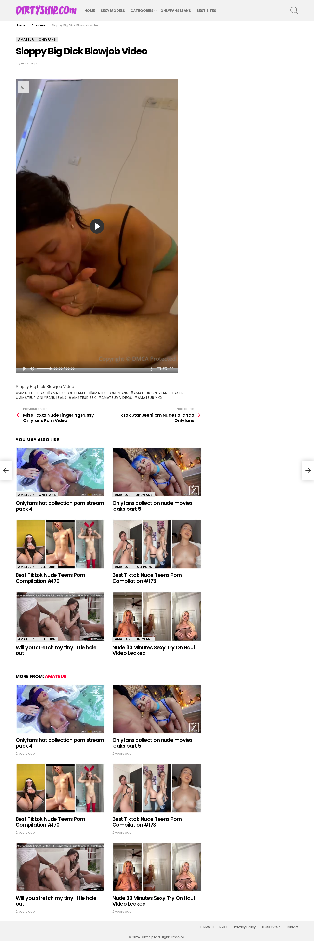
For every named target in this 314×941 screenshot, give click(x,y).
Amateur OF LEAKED (68, 392)
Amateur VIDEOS (116, 397)
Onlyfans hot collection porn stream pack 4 (60, 505)
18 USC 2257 (270, 927)
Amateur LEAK (32, 392)
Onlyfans (47, 494)
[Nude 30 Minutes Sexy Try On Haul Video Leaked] (157, 616)
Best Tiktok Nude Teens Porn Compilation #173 (147, 578)
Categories (142, 10)
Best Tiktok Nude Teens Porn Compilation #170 (50, 578)
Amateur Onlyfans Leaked (158, 392)
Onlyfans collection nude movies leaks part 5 (152, 505)
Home (89, 10)
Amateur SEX (84, 397)
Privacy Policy (245, 927)
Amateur (26, 494)
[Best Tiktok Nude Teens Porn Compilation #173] (157, 544)
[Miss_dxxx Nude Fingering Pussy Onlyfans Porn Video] (6, 470)
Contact (292, 927)
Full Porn (47, 566)
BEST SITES (206, 10)
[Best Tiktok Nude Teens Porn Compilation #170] (60, 544)
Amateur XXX (150, 397)
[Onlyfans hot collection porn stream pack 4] (60, 472)
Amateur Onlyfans (110, 392)
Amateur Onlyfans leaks (42, 397)
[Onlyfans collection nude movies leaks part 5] (157, 472)
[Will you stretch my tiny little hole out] (60, 616)
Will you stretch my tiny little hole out (56, 650)
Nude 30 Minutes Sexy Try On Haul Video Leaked (153, 650)
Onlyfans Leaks (175, 10)
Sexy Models (113, 10)
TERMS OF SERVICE (214, 927)
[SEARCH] (294, 10)
